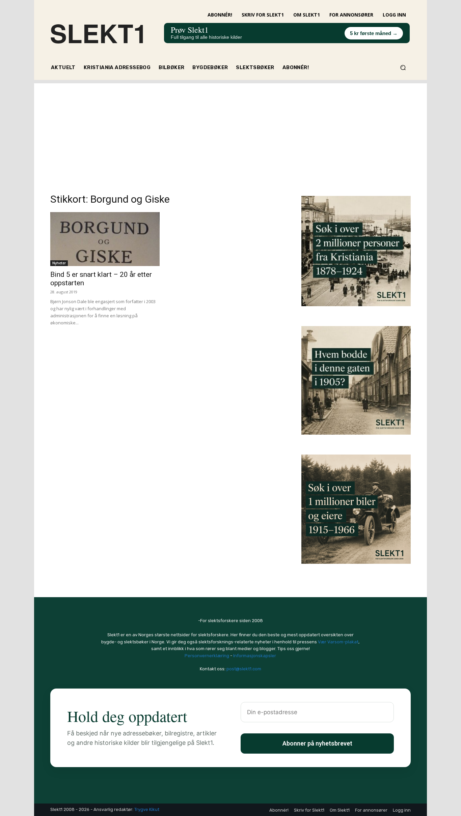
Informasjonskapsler (254, 655)
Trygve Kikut (146, 809)
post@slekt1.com (243, 668)
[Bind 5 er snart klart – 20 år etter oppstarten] (105, 239)
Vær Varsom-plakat (338, 641)
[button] (403, 68)
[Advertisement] (230, 130)
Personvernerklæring (207, 655)
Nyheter (59, 263)
